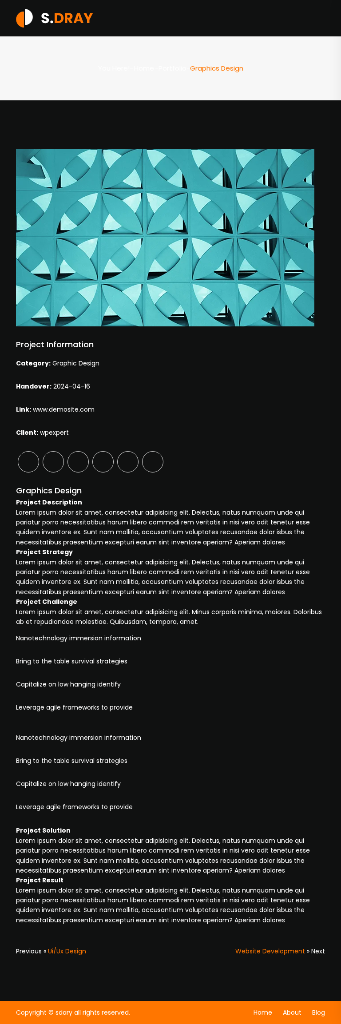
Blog (318, 1012)
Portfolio (172, 68)
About (292, 1012)
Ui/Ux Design (67, 951)
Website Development (270, 951)
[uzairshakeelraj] (54, 17)
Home (144, 68)
